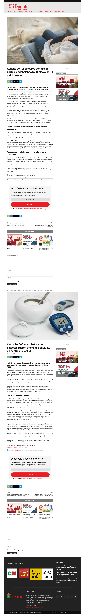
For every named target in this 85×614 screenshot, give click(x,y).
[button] (76, 11)
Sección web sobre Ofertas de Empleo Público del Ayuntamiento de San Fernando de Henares (30, 247)
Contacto (76, 612)
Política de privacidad (56, 612)
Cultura (20, 11)
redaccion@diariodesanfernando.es (34, 607)
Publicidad (71, 612)
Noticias (10, 11)
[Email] (17, 81)
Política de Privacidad (36, 208)
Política (46, 11)
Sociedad (57, 11)
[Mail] (68, 1)
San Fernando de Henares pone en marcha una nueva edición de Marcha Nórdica (14, 247)
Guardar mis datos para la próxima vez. (19, 281)
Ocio (15, 11)
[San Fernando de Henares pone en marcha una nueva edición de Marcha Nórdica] (14, 239)
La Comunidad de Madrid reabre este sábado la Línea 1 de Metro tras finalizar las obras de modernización (43, 225)
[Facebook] (66, 1)
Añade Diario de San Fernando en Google (17, 177)
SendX (50, 209)
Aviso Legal (26, 208)
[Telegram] (70, 1)
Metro (52, 11)
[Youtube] (77, 1)
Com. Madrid (39, 11)
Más (63, 11)
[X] (73, 1)
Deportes (31, 11)
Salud (26, 11)
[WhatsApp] (75, 1)
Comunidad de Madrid (18, 14)
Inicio (8, 14)
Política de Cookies (64, 612)
